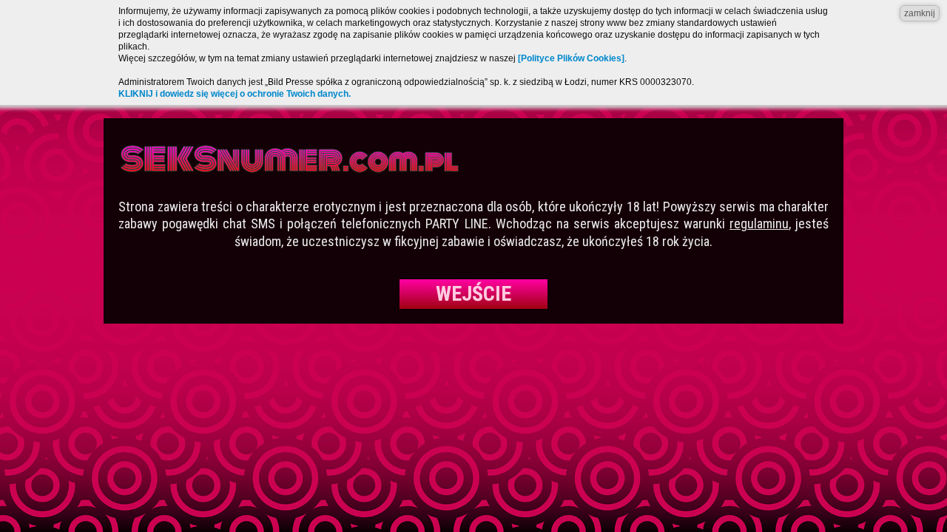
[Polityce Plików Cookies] (571, 58)
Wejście (473, 294)
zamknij (919, 13)
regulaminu (759, 223)
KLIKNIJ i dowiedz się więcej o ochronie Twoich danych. (234, 94)
